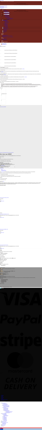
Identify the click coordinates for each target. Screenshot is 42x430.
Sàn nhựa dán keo (8, 17)
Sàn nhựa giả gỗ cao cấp (5, 152)
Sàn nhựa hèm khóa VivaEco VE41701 (4, 197)
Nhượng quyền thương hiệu (4, 41)
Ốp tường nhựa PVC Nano (5, 422)
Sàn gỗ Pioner (6, 26)
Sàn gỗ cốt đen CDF (6, 415)
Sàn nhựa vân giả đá (5, 27)
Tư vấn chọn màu (3, 165)
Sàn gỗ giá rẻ (6, 21)
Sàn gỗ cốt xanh (6, 22)
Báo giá (2, 34)
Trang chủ (2, 33)
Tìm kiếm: (2, 12)
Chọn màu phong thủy (4, 38)
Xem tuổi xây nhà (4, 39)
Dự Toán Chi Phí (2, 168)
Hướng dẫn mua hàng (3, 281)
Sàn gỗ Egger (6, 23)
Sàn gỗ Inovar (5, 418)
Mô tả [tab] (2, 169)
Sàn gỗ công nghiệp (5, 20)
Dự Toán (2, 40)
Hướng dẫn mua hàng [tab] (3, 170)
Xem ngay (17, 81)
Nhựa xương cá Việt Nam (7, 13)
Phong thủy (2, 397)
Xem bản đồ (1, 252)
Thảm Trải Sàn (4, 31)
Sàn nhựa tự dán (5, 14)
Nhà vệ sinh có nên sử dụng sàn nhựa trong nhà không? (7, 83)
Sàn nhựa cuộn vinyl (8, 19)
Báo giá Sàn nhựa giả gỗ (5, 35)
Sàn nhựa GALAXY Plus (9, 412)
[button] (21, 9)
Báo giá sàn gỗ (4, 36)
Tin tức (2, 37)
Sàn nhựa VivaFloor (7, 11)
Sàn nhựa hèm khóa (6, 10)
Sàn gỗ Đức (3, 416)
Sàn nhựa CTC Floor (7, 16)
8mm (3, 181)
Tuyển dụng (2, 282)
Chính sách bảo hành (3, 280)
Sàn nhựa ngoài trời (4, 421)
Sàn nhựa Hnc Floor (7, 15)
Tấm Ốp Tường (3, 44)
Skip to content (2, 0)
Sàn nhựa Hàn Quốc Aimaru (10, 18)
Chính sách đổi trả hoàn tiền (4, 279)
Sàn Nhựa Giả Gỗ (3, 43)
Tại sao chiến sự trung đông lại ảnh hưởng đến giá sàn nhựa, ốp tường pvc (9, 84)
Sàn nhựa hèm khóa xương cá (7, 12)
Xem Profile (2, 42)
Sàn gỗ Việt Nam (4, 414)
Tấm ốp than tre (5, 29)
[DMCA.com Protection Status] (2, 288)
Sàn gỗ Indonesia (5, 25)
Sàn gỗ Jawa (5, 419)
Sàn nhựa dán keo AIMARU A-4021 (4, 229)
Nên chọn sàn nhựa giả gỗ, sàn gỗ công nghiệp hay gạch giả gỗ (8, 86)
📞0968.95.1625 (1, 167)
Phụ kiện (4, 32)
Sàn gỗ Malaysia (5, 24)
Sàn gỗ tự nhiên (5, 30)
